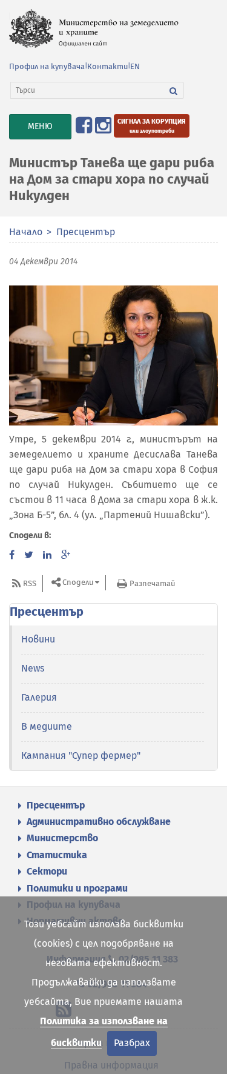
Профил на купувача (47, 66)
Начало (25, 232)
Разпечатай (152, 583)
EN (135, 66)
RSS (29, 583)
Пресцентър (85, 232)
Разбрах (132, 1043)
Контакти (107, 66)
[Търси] (173, 90)
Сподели (77, 582)
